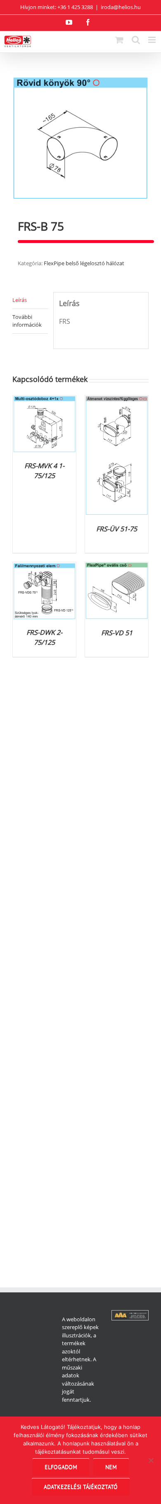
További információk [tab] (27, 321)
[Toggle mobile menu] (152, 39)
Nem (111, 1467)
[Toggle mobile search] (136, 39)
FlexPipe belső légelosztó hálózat (84, 263)
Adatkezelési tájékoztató (81, 1486)
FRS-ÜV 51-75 (116, 528)
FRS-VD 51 (117, 632)
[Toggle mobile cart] (119, 39)
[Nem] (151, 1460)
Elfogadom (61, 1467)
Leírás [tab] (19, 300)
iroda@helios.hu (121, 7)
